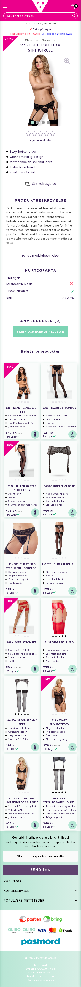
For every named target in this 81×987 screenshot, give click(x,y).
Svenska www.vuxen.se (40, 968)
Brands (37, 23)
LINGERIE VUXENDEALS (57, 34)
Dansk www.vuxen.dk (40, 980)
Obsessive (50, 23)
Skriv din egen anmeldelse (40, 331)
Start (28, 23)
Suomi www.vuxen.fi (40, 972)
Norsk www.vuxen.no (40, 976)
